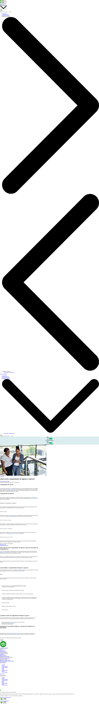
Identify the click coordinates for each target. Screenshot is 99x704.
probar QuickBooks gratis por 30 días (13, 633)
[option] (50, 677)
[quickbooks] (3, 1)
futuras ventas (12, 623)
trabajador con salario (13, 515)
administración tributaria (14, 533)
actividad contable (21, 569)
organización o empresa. (12, 489)
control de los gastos (3, 552)
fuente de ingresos (33, 498)
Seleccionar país (2, 675)
